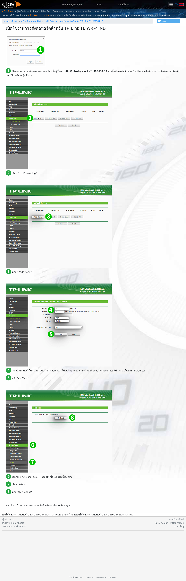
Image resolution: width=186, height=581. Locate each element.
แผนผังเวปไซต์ (176, 519)
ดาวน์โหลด (123, 4)
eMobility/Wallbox (72, 4)
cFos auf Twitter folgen (171, 522)
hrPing (99, 4)
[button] (168, 21)
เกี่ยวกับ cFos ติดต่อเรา (14, 522)
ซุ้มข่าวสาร (8, 519)
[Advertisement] (93, 553)
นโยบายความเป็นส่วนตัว (14, 526)
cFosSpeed (8, 11)
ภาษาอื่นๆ (179, 526)
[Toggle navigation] (171, 4)
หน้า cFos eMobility (38, 15)
